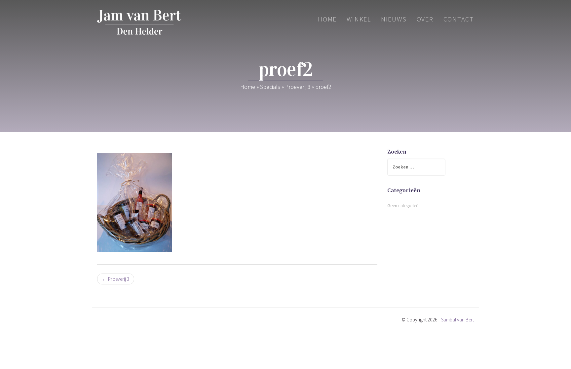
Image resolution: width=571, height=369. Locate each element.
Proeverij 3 (297, 87)
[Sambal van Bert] (139, 22)
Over (425, 19)
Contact (458, 19)
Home (327, 19)
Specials (270, 87)
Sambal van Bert (457, 319)
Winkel (359, 19)
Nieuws (394, 19)
